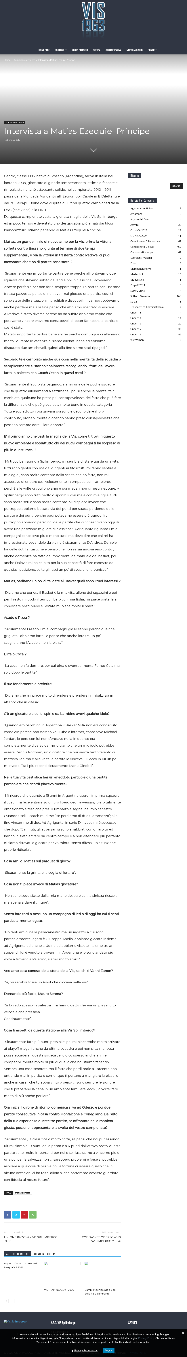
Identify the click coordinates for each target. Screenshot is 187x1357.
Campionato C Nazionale (145, 241)
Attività (134, 225)
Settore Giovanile (140, 296)
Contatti (152, 50)
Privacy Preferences (86, 1350)
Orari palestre (80, 50)
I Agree (108, 1350)
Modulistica (137, 279)
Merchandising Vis (141, 268)
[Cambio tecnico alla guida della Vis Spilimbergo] (103, 1274)
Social (133, 301)
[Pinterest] (24, 1215)
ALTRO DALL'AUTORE (45, 1254)
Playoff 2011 (137, 285)
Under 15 (135, 323)
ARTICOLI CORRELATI (17, 1254)
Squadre (59, 50)
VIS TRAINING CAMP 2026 (59, 1289)
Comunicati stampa (141, 252)
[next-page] (12, 1301)
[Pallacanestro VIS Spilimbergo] (93, 23)
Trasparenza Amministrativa (147, 307)
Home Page (44, 50)
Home (7, 60)
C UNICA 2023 (138, 230)
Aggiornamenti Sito (141, 208)
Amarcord (136, 214)
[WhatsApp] (33, 1215)
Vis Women (137, 340)
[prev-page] (6, 1301)
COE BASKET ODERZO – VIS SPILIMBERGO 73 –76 (101, 1239)
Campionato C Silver (24, 60)
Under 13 (135, 312)
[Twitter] (16, 1215)
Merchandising (135, 50)
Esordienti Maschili (141, 257)
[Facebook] (7, 1215)
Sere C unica (137, 290)
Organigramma (113, 50)
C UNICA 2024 (138, 235)
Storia (96, 50)
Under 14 (135, 318)
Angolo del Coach (140, 219)
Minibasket (136, 274)
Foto (133, 263)
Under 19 (135, 334)
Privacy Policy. (146, 1338)
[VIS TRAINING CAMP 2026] (62, 1274)
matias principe (22, 1192)
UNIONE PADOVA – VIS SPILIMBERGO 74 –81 (31, 1239)
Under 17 (135, 329)
